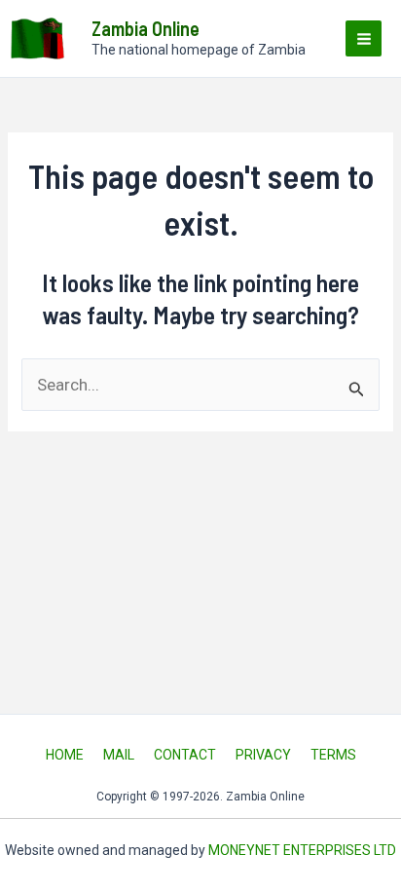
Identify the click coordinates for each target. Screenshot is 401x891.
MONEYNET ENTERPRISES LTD (302, 850)
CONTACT (185, 754)
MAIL (118, 754)
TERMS (333, 754)
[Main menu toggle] (364, 38)
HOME (65, 754)
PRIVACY (263, 754)
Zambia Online (145, 28)
